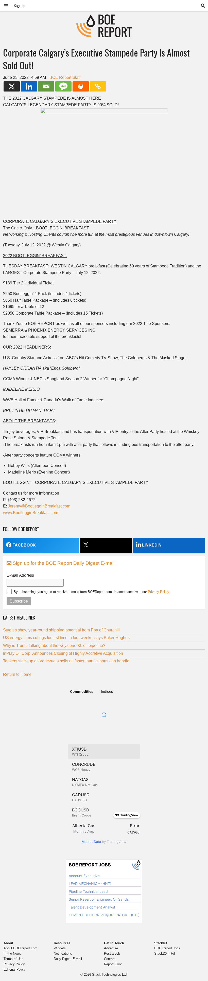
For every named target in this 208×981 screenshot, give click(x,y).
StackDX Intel (164, 953)
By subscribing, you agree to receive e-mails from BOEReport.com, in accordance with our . (92, 592)
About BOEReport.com (20, 948)
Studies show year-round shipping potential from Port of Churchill (61, 630)
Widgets (60, 948)
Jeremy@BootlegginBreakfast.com (39, 506)
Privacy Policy (158, 592)
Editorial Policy (15, 969)
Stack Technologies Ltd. (110, 974)
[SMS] (63, 86)
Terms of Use (13, 959)
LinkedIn (152, 545)
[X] (12, 86)
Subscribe (19, 601)
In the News (12, 953)
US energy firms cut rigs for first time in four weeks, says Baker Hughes (66, 637)
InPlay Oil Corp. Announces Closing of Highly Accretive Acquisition (63, 653)
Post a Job (112, 953)
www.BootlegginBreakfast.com (30, 513)
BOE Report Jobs (167, 948)
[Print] (81, 86)
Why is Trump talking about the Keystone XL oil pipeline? (54, 645)
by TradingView (104, 842)
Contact (109, 959)
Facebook (24, 545)
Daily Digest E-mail (68, 959)
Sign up (19, 6)
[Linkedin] (29, 86)
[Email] (46, 86)
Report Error (113, 964)
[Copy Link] (98, 86)
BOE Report (104, 17)
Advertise (111, 948)
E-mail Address (20, 575)
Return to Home (17, 674)
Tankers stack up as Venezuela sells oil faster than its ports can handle (66, 661)
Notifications (63, 953)
